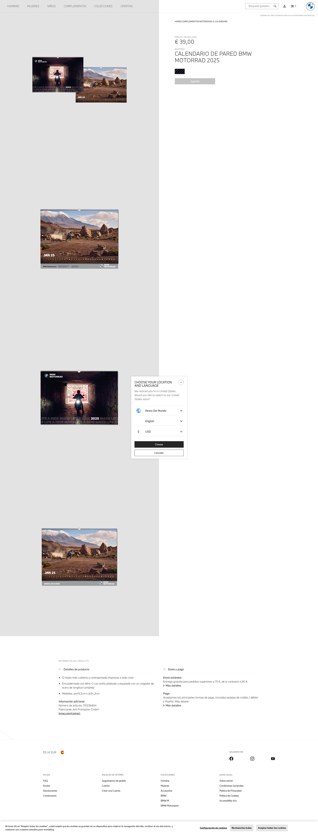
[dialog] (159, 417)
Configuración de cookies (213, 827)
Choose (159, 444)
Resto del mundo (155, 410)
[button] (284, 6)
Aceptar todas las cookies (272, 827)
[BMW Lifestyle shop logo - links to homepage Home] (310, 6)
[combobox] (261, 6)
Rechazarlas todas (242, 827)
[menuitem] (13, 6)
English (149, 421)
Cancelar (159, 452)
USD (144, 431)
